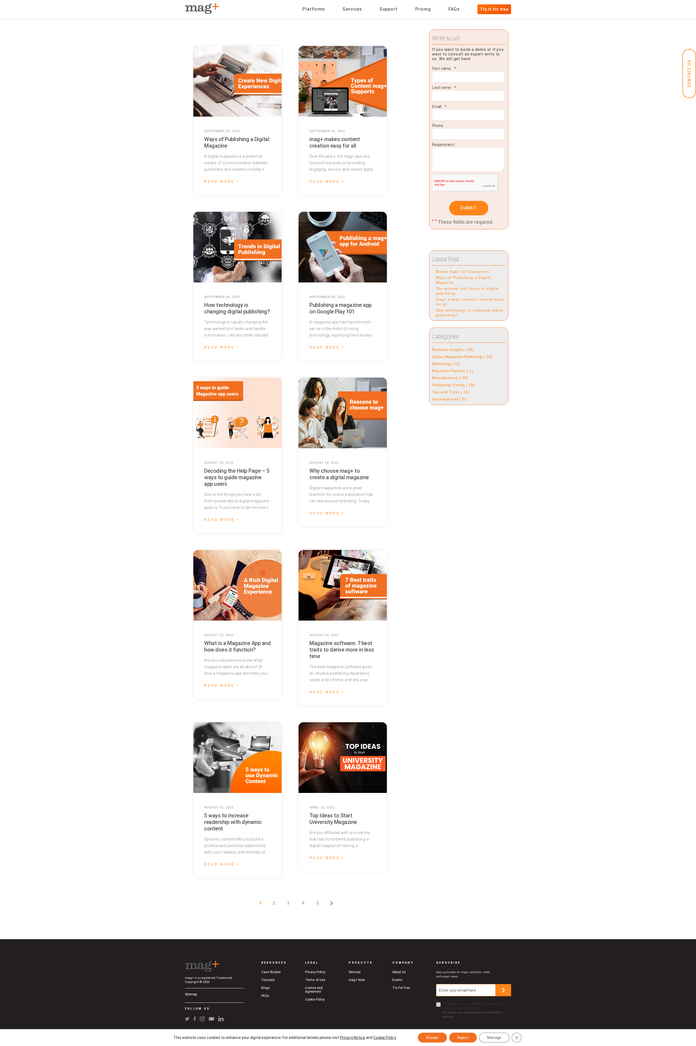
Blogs (265, 988)
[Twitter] (187, 1020)
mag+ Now (357, 980)
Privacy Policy (315, 972)
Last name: (442, 87)
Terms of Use (315, 980)
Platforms (313, 9)
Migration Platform (452, 371)
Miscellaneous (450, 378)
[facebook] (195, 1020)
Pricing (423, 9)
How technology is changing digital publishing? (470, 312)
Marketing (446, 364)
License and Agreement (314, 990)
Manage (494, 1037)
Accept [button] (432, 1037)
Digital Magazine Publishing (462, 356)
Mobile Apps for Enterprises (463, 272)
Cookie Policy (315, 999)
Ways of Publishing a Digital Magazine (463, 280)
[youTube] (211, 1020)
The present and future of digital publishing (467, 291)
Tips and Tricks (451, 392)
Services (352, 9)
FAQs (454, 9)
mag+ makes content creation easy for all (470, 301)
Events (397, 980)
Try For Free (401, 988)
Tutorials (268, 980)
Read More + (222, 181)
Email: (437, 106)
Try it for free (494, 9)
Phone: (438, 125)
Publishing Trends (453, 385)
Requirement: (443, 144)
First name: (442, 68)
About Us (399, 972)
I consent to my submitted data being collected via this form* (472, 1006)
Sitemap (191, 994)
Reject (463, 1037)
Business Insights (453, 349)
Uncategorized (449, 399)
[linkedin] (220, 1020)
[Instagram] (202, 1020)
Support (388, 9)
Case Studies (271, 972)
